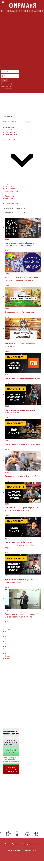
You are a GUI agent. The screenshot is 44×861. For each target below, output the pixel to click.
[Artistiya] (11, 742)
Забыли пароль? (7, 89)
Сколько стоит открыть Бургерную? (20, 476)
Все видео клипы (11, 135)
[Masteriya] (11, 769)
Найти (28, 122)
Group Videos (10, 132)
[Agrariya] (11, 733)
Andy (8, 251)
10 (6, 654)
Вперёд (8, 656)
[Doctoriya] (11, 760)
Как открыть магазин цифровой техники (22, 378)
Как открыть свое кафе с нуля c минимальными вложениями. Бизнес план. (21, 545)
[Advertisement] (22, 42)
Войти (4, 80)
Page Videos (9, 127)
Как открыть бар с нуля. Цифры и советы (23, 444)
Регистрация (6, 84)
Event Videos (9, 130)
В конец (8, 658)
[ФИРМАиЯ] (22, 7)
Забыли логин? (6, 86)
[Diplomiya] (11, 751)
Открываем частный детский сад (19, 312)
